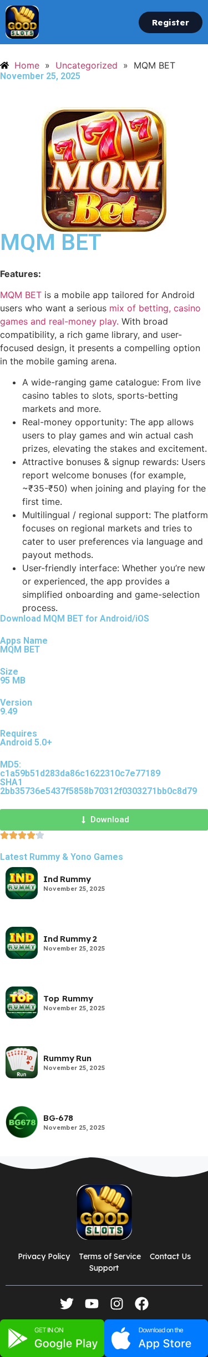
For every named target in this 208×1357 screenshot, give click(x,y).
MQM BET (21, 294)
